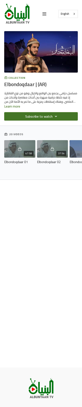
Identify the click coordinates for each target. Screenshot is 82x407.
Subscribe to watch (39, 116)
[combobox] (68, 14)
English (65, 13)
